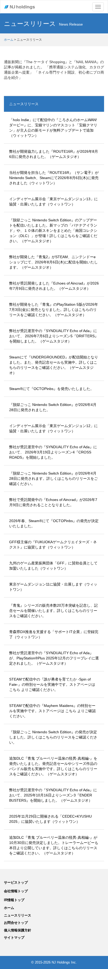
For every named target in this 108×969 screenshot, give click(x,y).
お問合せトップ (16, 923)
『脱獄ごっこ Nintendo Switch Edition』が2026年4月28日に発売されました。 (52, 407)
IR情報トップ (14, 900)
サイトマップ (14, 938)
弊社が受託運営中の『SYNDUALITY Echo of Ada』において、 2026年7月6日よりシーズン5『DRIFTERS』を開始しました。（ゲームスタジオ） (53, 336)
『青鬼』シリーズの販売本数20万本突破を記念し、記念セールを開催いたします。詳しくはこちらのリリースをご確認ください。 (53, 610)
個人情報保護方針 (17, 930)
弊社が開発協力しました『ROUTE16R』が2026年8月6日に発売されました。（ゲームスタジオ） (53, 154)
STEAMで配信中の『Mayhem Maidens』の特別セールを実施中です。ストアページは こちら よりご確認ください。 (52, 711)
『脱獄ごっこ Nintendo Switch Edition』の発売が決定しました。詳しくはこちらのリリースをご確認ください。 (53, 737)
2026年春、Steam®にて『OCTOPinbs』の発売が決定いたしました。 (54, 523)
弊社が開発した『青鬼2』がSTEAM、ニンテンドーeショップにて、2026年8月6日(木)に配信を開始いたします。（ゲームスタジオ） (53, 262)
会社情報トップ (16, 891)
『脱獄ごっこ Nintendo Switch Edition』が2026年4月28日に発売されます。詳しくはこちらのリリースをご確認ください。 (53, 478)
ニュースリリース (24, 104)
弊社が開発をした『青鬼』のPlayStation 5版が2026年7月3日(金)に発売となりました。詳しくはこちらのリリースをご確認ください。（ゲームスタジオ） (53, 309)
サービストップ (16, 882)
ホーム (8, 40)
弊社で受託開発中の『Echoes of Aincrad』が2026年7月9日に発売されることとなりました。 (53, 502)
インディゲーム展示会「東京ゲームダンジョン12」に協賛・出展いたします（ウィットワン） (53, 428)
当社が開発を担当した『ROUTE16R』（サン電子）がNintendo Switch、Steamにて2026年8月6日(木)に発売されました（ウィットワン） (54, 177)
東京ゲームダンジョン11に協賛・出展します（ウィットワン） (53, 587)
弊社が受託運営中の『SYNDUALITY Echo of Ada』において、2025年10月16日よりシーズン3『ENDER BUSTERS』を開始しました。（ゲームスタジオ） (53, 795)
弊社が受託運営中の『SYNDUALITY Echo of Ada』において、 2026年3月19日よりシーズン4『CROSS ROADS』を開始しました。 (53, 452)
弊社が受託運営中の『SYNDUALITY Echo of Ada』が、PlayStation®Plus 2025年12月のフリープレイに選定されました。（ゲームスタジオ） (54, 658)
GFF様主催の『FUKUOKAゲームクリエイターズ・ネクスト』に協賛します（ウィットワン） (53, 544)
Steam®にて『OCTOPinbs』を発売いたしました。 (51, 389)
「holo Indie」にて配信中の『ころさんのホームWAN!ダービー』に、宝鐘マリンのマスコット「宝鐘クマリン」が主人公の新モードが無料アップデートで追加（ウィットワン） (53, 128)
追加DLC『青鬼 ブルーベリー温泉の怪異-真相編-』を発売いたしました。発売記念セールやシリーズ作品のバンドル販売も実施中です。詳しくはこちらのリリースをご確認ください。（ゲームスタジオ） (53, 766)
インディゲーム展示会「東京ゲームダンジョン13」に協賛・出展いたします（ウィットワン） (53, 201)
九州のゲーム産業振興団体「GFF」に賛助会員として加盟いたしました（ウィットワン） (53, 565)
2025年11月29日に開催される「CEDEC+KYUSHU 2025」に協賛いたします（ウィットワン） (50, 819)
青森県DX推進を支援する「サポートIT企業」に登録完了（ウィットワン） (53, 634)
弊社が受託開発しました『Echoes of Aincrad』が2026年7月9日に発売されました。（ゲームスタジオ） (54, 286)
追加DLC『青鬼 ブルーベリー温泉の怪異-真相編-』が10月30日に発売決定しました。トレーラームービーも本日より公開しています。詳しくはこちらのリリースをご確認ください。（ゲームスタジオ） (53, 845)
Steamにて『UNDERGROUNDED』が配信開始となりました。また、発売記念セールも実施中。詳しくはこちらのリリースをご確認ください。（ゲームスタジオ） (53, 365)
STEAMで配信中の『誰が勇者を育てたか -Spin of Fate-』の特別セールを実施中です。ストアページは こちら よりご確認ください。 (52, 684)
